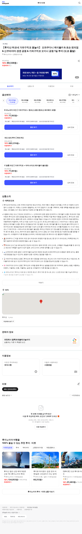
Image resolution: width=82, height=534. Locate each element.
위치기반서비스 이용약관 (17, 507)
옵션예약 (10, 86)
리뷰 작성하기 (41, 427)
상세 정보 (70, 127)
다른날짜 (74, 95)
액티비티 (26, 448)
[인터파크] (4, 3)
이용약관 (4, 507)
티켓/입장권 (8, 448)
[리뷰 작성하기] (78, 384)
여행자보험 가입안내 (8, 509)
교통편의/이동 (38, 448)
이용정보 (51, 86)
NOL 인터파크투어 (10, 389)
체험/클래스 (50, 448)
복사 (11, 317)
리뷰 (71, 86)
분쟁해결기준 (28, 509)
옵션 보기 (33, 127)
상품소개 (31, 86)
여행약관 (19, 509)
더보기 (41, 283)
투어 (17, 448)
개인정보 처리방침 (32, 507)
